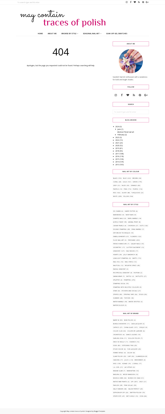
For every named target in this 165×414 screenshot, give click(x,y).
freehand (132, 240)
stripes (116, 294)
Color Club (117, 331)
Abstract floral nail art (125, 132)
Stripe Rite (117, 396)
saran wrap (117, 276)
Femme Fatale (118, 353)
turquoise (136, 193)
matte (135, 258)
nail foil (116, 262)
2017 (117, 154)
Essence (133, 342)
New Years (130, 215)
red (114, 193)
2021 (117, 143)
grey (115, 185)
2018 (117, 151)
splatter (116, 280)
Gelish (129, 353)
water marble (118, 302)
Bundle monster (119, 324)
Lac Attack (128, 367)
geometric (117, 247)
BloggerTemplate (99, 411)
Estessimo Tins (127, 345)
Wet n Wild (130, 396)
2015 (117, 159)
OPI (132, 382)
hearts (115, 254)
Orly (141, 382)
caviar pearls (118, 225)
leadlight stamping (120, 258)
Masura (116, 374)
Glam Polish (118, 356)
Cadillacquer (136, 324)
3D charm (117, 211)
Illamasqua (140, 356)
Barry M (116, 320)
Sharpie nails (118, 218)
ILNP (129, 356)
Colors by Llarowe (134, 331)
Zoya (141, 396)
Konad (124, 363)
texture (127, 298)
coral (115, 182)
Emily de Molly (119, 342)
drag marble (136, 229)
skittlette (139, 276)
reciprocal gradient (121, 273)
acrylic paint (118, 222)
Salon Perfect (133, 389)
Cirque (142, 327)
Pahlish (116, 385)
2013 (117, 164)
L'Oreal (135, 363)
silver (124, 193)
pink (125, 189)
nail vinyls (129, 262)
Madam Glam (118, 371)
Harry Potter (130, 211)
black (115, 178)
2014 (117, 162)
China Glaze (128, 327)
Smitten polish (135, 392)
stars (115, 291)
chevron (131, 225)
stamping (127, 280)
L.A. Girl (116, 367)
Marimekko (117, 215)
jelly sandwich (129, 254)
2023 (117, 137)
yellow (126, 196)
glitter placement (133, 247)
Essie (115, 345)
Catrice (116, 327)
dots (142, 225)
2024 (117, 126)
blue (125, 178)
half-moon (130, 251)
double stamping (120, 229)
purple (135, 189)
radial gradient (119, 269)
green (135, 182)
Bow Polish (128, 320)
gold (125, 182)
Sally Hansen (118, 389)
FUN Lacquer (132, 349)
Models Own (118, 378)
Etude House (118, 349)
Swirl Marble (133, 218)
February (120, 134)
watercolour (118, 305)
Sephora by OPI (119, 392)
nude (124, 185)
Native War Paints (120, 382)
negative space (130, 265)
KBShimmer (139, 360)
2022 (117, 140)
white (115, 196)
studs (141, 294)
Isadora (116, 360)
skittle (128, 276)
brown (135, 178)
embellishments (119, 236)
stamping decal (119, 283)
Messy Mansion (129, 374)
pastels (116, 189)
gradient (116, 251)
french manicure (120, 244)
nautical (116, 265)
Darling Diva (118, 338)
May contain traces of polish (76, 411)
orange (134, 185)
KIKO (115, 363)
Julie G (127, 360)
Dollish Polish (134, 338)
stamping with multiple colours (126, 287)
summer (116, 298)
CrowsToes (117, 334)
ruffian (137, 273)
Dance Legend (131, 334)
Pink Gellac (128, 385)
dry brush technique (121, 233)
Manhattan (131, 371)
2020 (117, 145)
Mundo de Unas (134, 378)
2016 (117, 156)
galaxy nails (135, 244)
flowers (133, 236)
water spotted (134, 302)
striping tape (129, 294)
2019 (117, 148)
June (119, 129)
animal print (133, 222)
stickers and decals (129, 291)
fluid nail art (118, 240)
